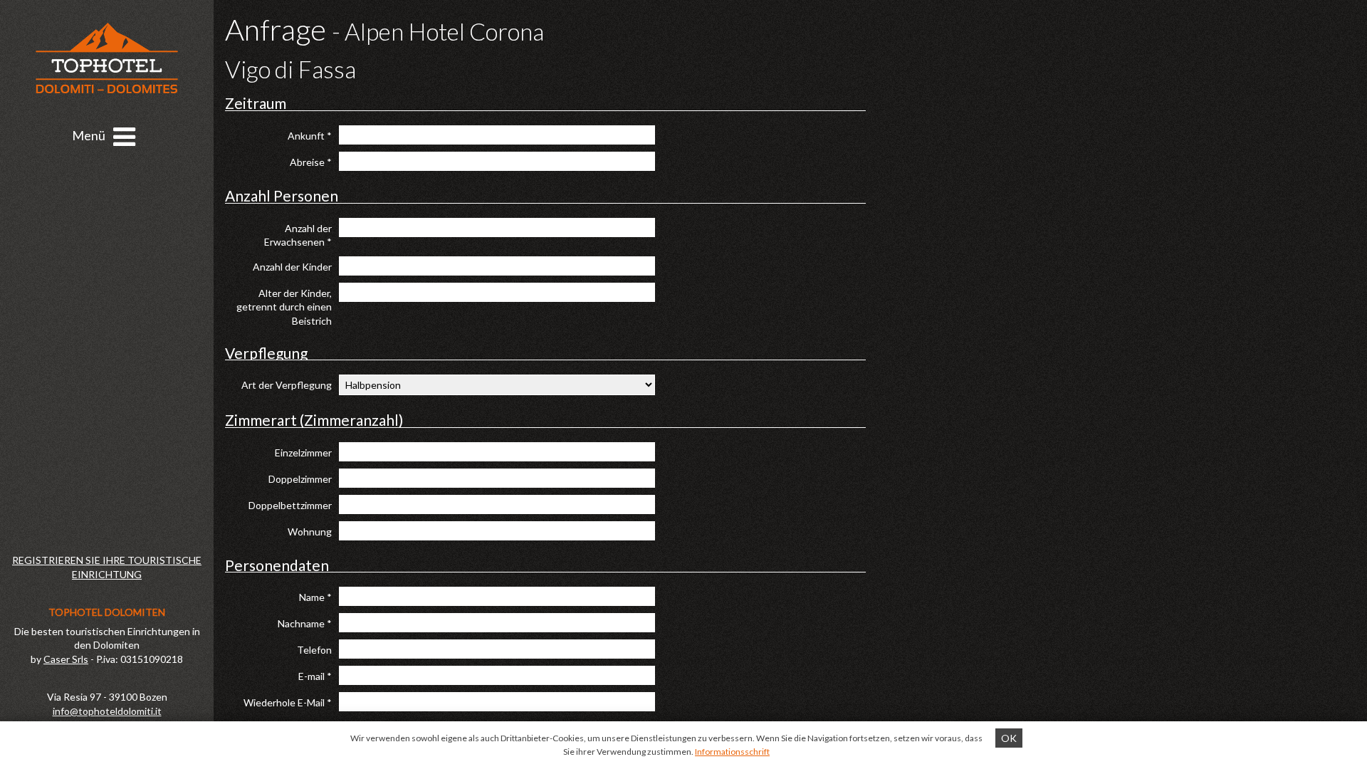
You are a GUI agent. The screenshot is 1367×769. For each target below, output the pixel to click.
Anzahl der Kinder (292, 267)
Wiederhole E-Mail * (287, 702)
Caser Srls (65, 659)
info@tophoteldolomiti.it (107, 711)
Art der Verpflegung (286, 385)
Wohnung (310, 531)
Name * (315, 597)
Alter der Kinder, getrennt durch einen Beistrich (284, 307)
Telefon (314, 650)
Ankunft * (310, 136)
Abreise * (311, 162)
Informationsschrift (732, 751)
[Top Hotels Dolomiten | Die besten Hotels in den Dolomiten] (107, 58)
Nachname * (305, 623)
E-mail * (315, 676)
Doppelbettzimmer (290, 505)
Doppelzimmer (300, 479)
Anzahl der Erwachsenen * (298, 235)
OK (1009, 738)
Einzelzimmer (303, 452)
